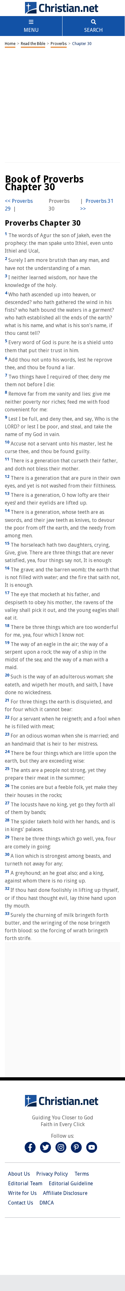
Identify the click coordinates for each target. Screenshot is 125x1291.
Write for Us (22, 1193)
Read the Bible (33, 43)
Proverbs (59, 43)
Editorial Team (25, 1183)
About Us (19, 1174)
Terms (81, 1174)
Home (10, 43)
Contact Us (20, 1203)
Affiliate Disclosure (65, 1193)
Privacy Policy (52, 1174)
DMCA (46, 1203)
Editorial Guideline (71, 1183)
